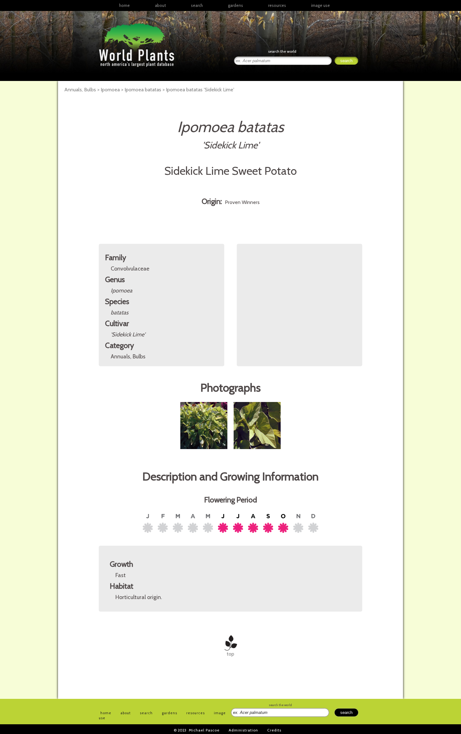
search (197, 5)
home (124, 5)
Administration (243, 730)
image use (320, 5)
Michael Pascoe (204, 730)
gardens (235, 5)
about (160, 5)
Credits (274, 730)
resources (195, 713)
